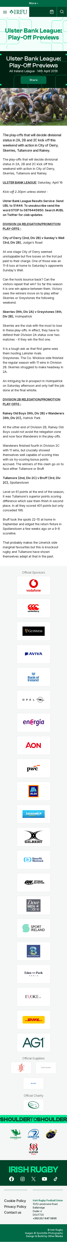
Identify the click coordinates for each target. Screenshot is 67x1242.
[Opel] (34, 700)
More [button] (32, 3)
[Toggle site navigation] (5, 12)
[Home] (18, 12)
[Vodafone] (34, 585)
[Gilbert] (34, 837)
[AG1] (34, 1042)
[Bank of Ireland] (34, 677)
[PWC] (34, 768)
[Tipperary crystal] (45, 1068)
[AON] (34, 745)
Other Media (55, 1236)
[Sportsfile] (33, 1083)
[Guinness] (34, 631)
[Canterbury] (34, 608)
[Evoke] (34, 997)
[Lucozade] (34, 814)
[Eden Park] (34, 974)
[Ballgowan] (34, 951)
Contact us (12, 1212)
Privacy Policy (15, 1207)
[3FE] (21, 1068)
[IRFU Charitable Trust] (33, 1105)
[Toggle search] (62, 12)
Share (33, 80)
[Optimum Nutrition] (34, 882)
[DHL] (34, 1019)
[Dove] (34, 905)
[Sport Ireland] (34, 928)
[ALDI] (34, 791)
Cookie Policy (15, 1201)
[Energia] (34, 722)
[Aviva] (34, 654)
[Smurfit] (34, 860)
